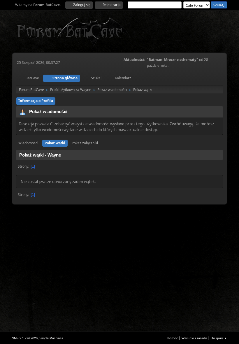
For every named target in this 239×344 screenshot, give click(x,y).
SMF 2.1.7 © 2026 (25, 338)
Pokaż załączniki (85, 143)
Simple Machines (51, 338)
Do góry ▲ (219, 338)
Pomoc (172, 338)
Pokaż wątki (55, 143)
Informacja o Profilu (35, 100)
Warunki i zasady (194, 338)
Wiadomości (28, 143)
